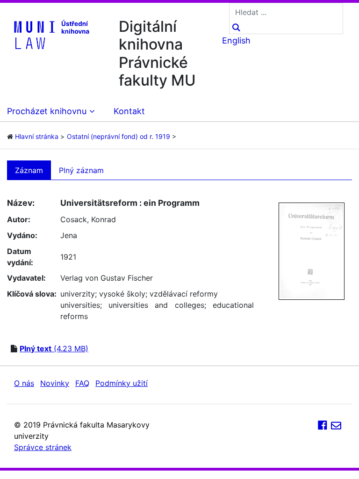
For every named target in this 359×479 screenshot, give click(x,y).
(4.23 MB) (54, 348)
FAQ (82, 383)
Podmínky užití (121, 383)
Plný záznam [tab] (81, 170)
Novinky (54, 383)
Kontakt (129, 111)
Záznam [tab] (29, 170)
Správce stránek (43, 447)
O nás (24, 383)
